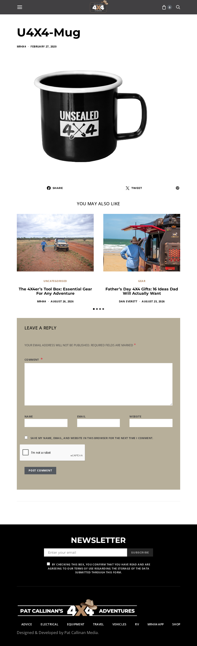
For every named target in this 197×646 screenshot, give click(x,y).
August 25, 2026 (153, 301)
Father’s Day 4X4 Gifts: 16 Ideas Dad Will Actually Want (141, 291)
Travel (98, 624)
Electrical (49, 624)
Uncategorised (55, 281)
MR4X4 (21, 46)
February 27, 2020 (43, 46)
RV (137, 624)
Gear (142, 281)
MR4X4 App (156, 624)
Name (29, 416)
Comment (32, 359)
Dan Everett (128, 301)
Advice (26, 624)
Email (81, 416)
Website (135, 416)
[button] (93, 309)
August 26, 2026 (62, 301)
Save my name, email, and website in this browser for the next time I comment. (92, 438)
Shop (176, 624)
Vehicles (119, 624)
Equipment (75, 624)
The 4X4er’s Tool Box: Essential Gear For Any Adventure (55, 291)
